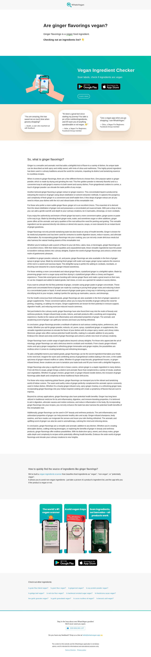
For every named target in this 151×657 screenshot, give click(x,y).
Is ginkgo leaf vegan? (36, 593)
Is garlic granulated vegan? (61, 598)
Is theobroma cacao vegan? (105, 593)
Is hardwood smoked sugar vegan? (79, 593)
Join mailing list (77, 628)
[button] (44, 83)
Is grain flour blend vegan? (38, 588)
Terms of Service (70, 650)
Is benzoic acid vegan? (105, 598)
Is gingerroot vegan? (76, 588)
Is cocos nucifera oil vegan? (83, 598)
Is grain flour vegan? (58, 588)
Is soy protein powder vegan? (97, 588)
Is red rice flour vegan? (55, 593)
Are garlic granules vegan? (38, 598)
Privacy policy (81, 650)
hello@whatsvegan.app (91, 635)
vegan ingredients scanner (51, 474)
